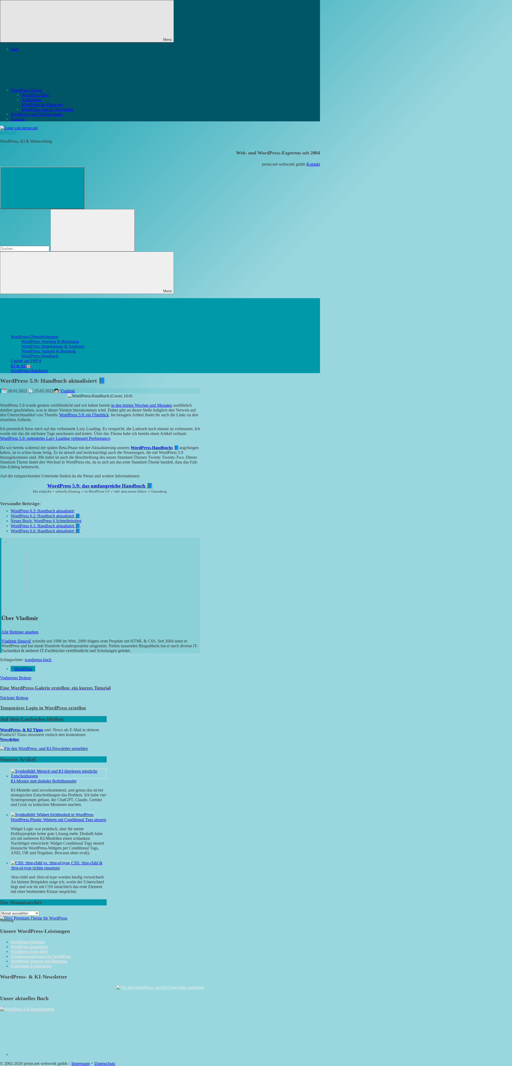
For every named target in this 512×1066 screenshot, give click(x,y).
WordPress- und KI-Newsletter (47, 109)
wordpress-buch (38, 659)
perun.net (8, 132)
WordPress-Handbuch (39, 356)
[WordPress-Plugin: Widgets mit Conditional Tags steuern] (52, 814)
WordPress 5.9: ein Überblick (84, 415)
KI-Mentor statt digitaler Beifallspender (44, 781)
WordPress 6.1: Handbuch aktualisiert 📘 (46, 526)
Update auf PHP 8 (26, 360)
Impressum (80, 1063)
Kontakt (17, 119)
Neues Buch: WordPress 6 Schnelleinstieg (46, 520)
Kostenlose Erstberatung (31, 966)
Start (14, 49)
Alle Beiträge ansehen (19, 632)
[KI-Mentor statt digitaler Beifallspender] (59, 776)
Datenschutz (104, 1063)
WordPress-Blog (35, 95)
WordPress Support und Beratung (39, 961)
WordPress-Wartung (28, 942)
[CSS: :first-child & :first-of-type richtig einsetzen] (41, 863)
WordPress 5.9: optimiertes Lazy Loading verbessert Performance (55, 438)
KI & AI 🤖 (21, 366)
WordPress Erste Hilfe (29, 951)
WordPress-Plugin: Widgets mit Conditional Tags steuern (58, 819)
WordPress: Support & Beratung (48, 351)
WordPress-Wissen (26, 90)
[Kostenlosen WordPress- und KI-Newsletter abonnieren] (44, 748)
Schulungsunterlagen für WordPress (41, 956)
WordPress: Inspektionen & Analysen (52, 346)
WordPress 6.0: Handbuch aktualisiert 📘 (46, 531)
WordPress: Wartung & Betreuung (50, 341)
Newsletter (9, 739)
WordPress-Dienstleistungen (34, 336)
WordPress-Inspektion (29, 946)
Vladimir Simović (16, 641)
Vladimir (67, 391)
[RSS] (51, 1054)
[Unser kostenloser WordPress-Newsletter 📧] (160, 987)
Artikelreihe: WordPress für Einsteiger (42, 102)
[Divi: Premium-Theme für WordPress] (33, 918)
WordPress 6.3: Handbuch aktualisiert (42, 511)
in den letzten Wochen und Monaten (141, 405)
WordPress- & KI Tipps (21, 730)
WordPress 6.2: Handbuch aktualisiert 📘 (46, 516)
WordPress (23, 668)
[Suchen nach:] (25, 248)
